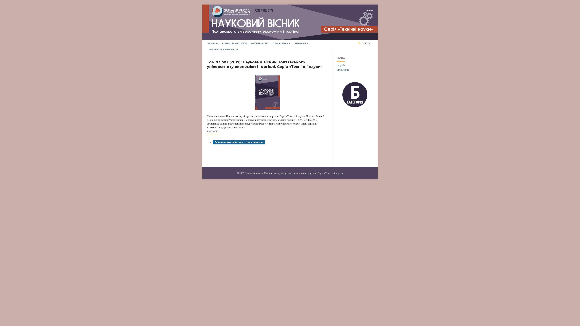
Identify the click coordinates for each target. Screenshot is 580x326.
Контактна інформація (223, 49)
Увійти (369, 10)
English (341, 65)
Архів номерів (259, 43)
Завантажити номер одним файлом (240, 142)
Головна (212, 43)
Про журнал (280, 43)
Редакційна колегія (234, 43)
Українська (343, 69)
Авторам (300, 43)
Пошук (365, 43)
